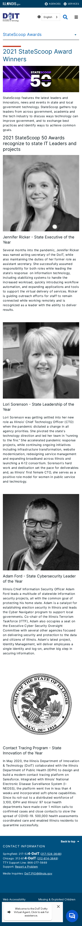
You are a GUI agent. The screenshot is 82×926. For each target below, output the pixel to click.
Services (73, 3)
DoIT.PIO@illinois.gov (38, 873)
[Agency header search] (65, 17)
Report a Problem (26, 866)
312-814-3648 (47, 858)
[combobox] (51, 17)
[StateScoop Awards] (74, 34)
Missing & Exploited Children (57, 899)
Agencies (55, 3)
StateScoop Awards (22, 34)
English (48, 17)
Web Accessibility (14, 899)
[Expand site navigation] (76, 17)
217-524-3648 (51, 853)
